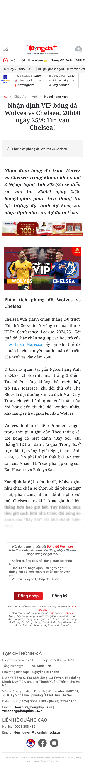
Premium (36, 60)
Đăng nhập (28, 595)
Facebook (67, 612)
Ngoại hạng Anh (56, 96)
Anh (35, 96)
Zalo (51, 612)
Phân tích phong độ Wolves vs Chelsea (39, 149)
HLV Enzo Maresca (23, 344)
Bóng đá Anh (61, 60)
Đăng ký (59, 595)
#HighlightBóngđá (51, 69)
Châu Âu (20, 96)
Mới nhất (17, 60)
